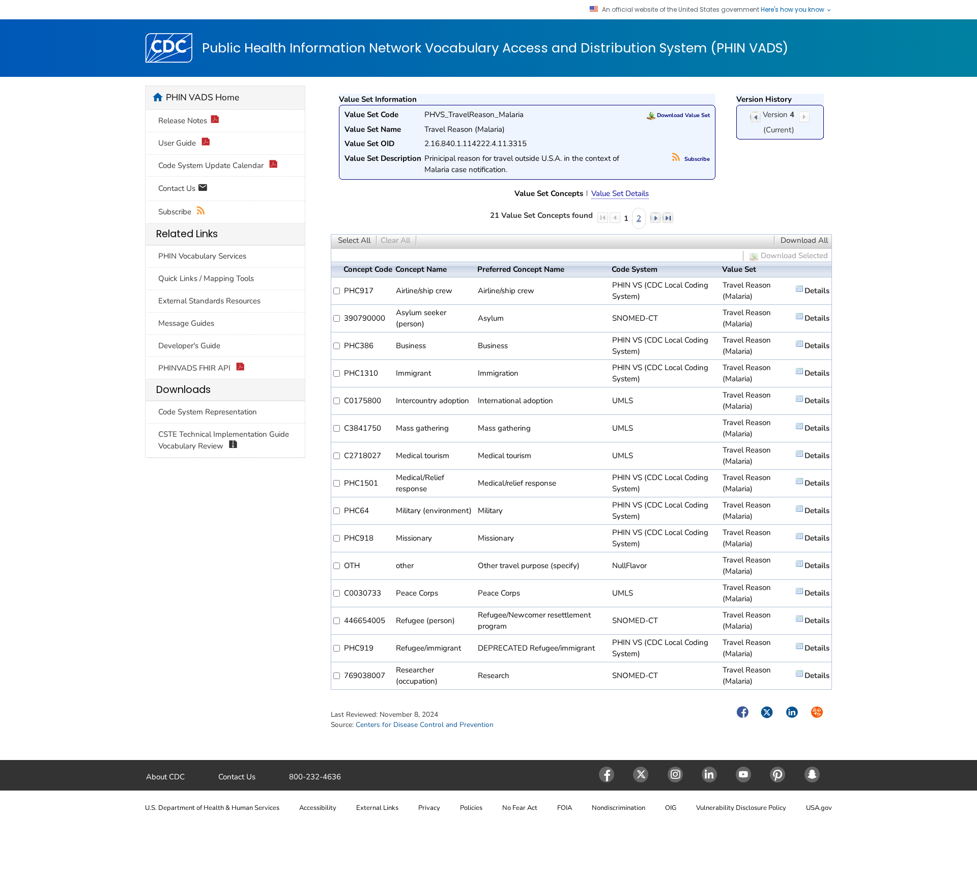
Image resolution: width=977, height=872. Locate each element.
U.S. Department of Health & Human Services (212, 807)
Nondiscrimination (618, 807)
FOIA (564, 807)
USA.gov (819, 807)
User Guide (178, 143)
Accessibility (317, 807)
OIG (670, 807)
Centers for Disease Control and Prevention (425, 724)
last (667, 217)
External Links (377, 807)
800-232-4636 (315, 777)
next (655, 217)
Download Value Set (682, 115)
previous (755, 116)
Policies (471, 807)
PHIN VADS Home (202, 97)
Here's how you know (793, 9)
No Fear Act (519, 807)
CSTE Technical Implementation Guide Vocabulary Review (223, 440)
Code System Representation (207, 412)
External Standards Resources (209, 301)
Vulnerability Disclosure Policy (741, 807)
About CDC (165, 777)
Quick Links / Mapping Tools (206, 278)
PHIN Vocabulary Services (202, 256)
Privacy (429, 807)
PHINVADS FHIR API (195, 368)
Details (816, 291)
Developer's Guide (189, 346)
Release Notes (182, 121)
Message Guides (186, 323)
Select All (354, 240)
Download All (804, 240)
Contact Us (177, 188)
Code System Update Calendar (212, 165)
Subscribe (696, 159)
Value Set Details (620, 193)
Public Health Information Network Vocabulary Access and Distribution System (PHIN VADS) (495, 48)
